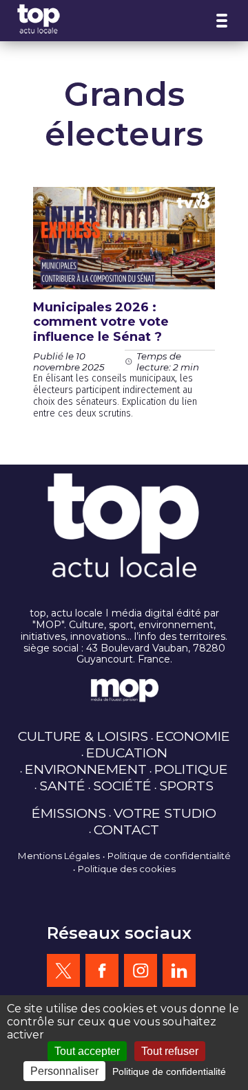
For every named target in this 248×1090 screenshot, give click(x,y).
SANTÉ (62, 785)
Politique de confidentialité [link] (169, 1071)
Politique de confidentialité (169, 855)
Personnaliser (64, 1071)
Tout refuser (169, 1051)
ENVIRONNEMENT (86, 769)
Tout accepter (87, 1051)
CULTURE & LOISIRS (83, 736)
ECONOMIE (193, 736)
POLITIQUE (191, 769)
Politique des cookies (127, 868)
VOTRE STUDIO (165, 813)
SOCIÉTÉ (122, 785)
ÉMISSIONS (69, 813)
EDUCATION (126, 752)
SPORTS (186, 785)
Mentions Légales (59, 855)
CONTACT (126, 829)
